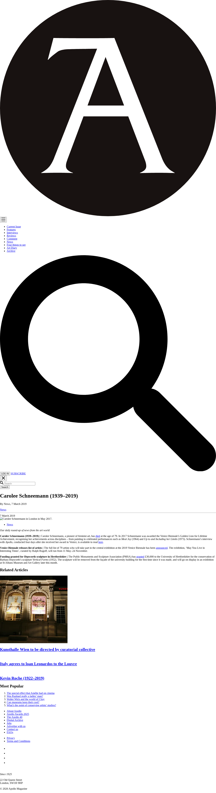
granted (140, 556)
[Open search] (108, 470)
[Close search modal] (3, 478)
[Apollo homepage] (108, 108)
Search (4, 487)
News (3, 509)
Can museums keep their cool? (23, 702)
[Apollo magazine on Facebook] (9, 748)
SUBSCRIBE (18, 473)
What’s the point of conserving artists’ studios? (31, 705)
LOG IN (5, 473)
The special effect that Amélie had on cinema (31, 693)
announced (162, 547)
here (100, 542)
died (98, 536)
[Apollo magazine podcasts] (9, 762)
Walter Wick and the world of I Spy (26, 699)
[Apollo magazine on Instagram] (9, 758)
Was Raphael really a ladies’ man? (25, 696)
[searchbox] (19, 483)
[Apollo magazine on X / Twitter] (9, 753)
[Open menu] (3, 219)
